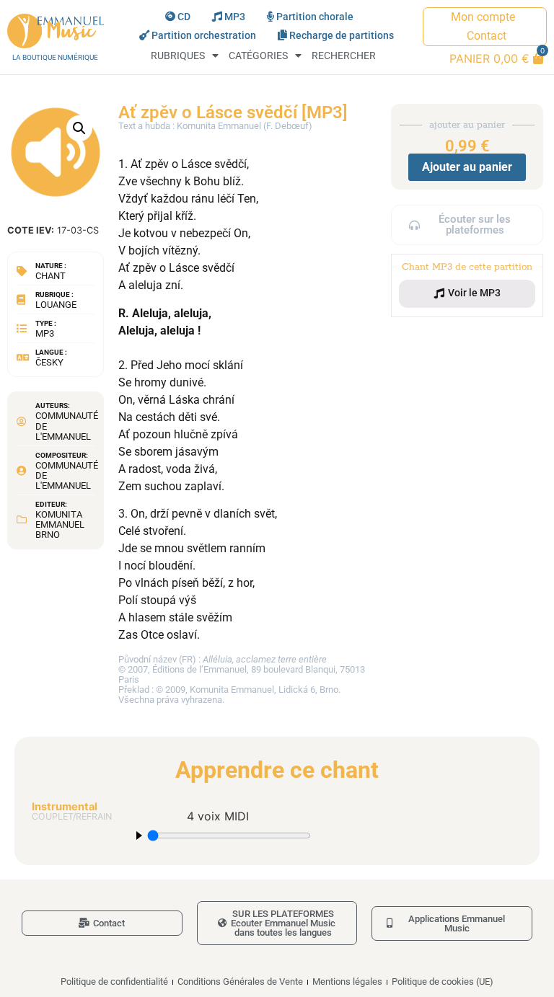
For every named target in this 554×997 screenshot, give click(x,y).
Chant (50, 275)
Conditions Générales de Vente (240, 981)
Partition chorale (314, 17)
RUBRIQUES (178, 56)
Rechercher (344, 56)
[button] (79, 128)
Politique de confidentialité (114, 981)
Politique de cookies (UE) (442, 981)
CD (183, 17)
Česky (49, 362)
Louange (55, 304)
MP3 (234, 17)
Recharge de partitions (341, 36)
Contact (486, 36)
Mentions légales (347, 981)
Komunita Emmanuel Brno (59, 524)
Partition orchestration (203, 36)
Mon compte (483, 17)
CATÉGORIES (258, 56)
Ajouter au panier (467, 167)
